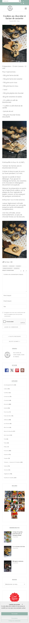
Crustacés (6, 400)
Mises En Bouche (8, 431)
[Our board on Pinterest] (17, 370)
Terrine (6, 470)
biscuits (5, 266)
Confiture (6, 392)
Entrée (5, 408)
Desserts (6, 404)
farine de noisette (7, 268)
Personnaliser (14, 618)
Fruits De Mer (7, 416)
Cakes (5, 388)
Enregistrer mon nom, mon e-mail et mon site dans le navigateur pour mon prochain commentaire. (14, 314)
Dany (18, 21)
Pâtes (5, 446)
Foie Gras (6, 412)
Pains (5, 443)
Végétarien (7, 473)
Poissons (6, 450)
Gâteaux (6, 419)
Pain (5, 439)
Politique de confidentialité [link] (14, 620)
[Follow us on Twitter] (12, 370)
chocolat (11, 266)
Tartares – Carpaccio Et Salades (12, 462)
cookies (18, 266)
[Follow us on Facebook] (7, 370)
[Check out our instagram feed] (22, 370)
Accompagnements (9, 385)
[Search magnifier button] (20, 1)
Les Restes (6, 423)
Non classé (7, 435)
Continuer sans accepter (14, 604)
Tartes (5, 466)
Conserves (6, 396)
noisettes (16, 268)
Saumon (6, 454)
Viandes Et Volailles (9, 477)
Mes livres (6, 427)
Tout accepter (14, 613)
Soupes (6, 458)
